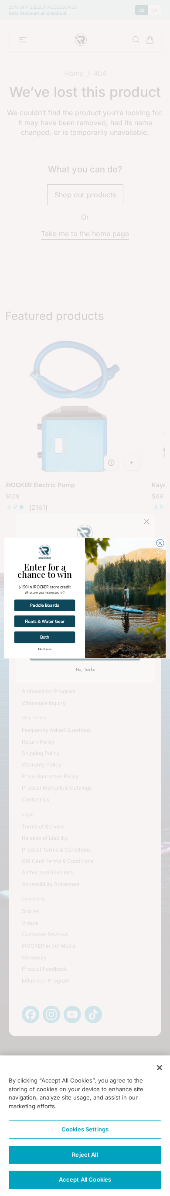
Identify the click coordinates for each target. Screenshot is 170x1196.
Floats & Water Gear (45, 621)
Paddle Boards (44, 605)
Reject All (85, 1154)
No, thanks (44, 649)
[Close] (159, 1067)
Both (45, 637)
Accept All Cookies (85, 1179)
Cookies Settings (85, 1129)
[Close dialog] (160, 543)
